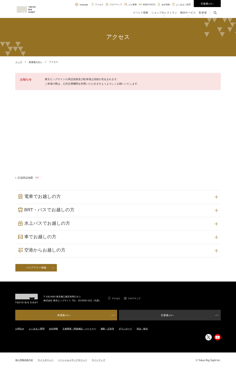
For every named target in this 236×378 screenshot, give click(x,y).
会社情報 (53, 328)
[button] (164, 13)
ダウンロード (125, 328)
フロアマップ (134, 298)
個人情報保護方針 (24, 360)
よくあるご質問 (36, 328)
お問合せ (19, 328)
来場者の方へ (35, 62)
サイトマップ (98, 360)
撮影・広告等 (107, 328)
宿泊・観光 (142, 328)
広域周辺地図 (28, 177)
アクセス (116, 298)
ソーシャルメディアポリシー (72, 360)
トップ (18, 62)
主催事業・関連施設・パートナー (79, 328)
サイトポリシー (45, 360)
